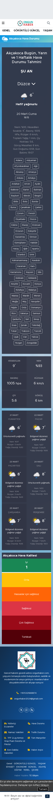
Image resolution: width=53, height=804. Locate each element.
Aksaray (20, 172)
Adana (19, 160)
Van (25, 337)
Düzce (33, 219)
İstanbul (21, 255)
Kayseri (29, 272)
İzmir (32, 255)
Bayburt (15, 196)
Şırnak (24, 325)
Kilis (39, 272)
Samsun (36, 313)
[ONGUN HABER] (25, 23)
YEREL (26, 770)
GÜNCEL (32, 767)
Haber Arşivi (37, 750)
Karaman (21, 266)
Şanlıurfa (17, 319)
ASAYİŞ (42, 767)
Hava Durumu (38, 723)
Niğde (14, 308)
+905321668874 (28, 693)
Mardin (26, 296)
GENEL (6, 30)
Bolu (25, 202)
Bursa (13, 207)
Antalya (31, 178)
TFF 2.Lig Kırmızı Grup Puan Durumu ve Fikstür (14, 741)
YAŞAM (47, 30)
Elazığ (25, 225)
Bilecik (27, 196)
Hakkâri (33, 243)
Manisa (15, 296)
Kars (32, 266)
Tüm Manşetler (38, 738)
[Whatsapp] (26, 710)
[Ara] (48, 23)
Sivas (14, 325)
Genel (9, 764)
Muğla (15, 302)
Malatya (32, 290)
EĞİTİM (18, 770)
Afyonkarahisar (21, 166)
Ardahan (16, 184)
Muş (24, 302)
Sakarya (24, 313)
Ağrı (36, 166)
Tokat (14, 331)
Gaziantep (20, 237)
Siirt (27, 319)
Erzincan (36, 225)
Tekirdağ (36, 325)
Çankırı (38, 207)
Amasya (32, 172)
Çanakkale (25, 207)
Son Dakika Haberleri (11, 751)
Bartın (26, 190)
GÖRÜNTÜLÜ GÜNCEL (27, 30)
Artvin (27, 184)
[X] (21, 710)
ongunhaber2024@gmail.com (28, 699)
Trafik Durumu (38, 732)
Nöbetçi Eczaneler (10, 725)
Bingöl (37, 196)
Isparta (35, 249)
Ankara (20, 178)
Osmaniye (36, 308)
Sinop (36, 319)
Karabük (36, 260)
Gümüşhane (20, 243)
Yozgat (18, 343)
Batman (37, 190)
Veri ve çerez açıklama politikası (18, 789)
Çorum (20, 213)
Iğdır (25, 249)
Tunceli (37, 331)
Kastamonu (15, 272)
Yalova (35, 337)
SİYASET (10, 767)
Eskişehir (32, 231)
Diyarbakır (20, 219)
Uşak (16, 337)
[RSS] (31, 710)
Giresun (33, 237)
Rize (14, 313)
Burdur (35, 202)
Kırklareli (32, 278)
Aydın (37, 184)
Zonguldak (32, 343)
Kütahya (20, 290)
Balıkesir (15, 190)
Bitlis (15, 202)
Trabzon (25, 331)
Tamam (43, 789)
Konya (37, 284)
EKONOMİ (21, 767)
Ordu (24, 308)
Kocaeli (26, 284)
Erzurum (19, 231)
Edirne (14, 225)
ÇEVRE (35, 770)
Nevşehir (35, 302)
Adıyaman (31, 160)
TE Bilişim (33, 776)
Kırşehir (14, 284)
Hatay (16, 249)
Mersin (37, 296)
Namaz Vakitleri (15, 732)
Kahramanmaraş (19, 260)
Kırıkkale (20, 278)
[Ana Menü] (3, 23)
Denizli (31, 213)
